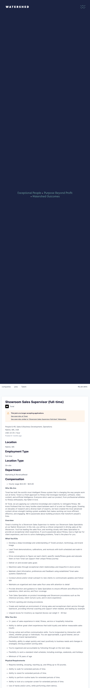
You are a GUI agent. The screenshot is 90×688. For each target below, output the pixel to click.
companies (6, 387)
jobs (16, 387)
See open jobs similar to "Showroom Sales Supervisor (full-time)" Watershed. (38, 419)
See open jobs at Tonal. (19, 416)
